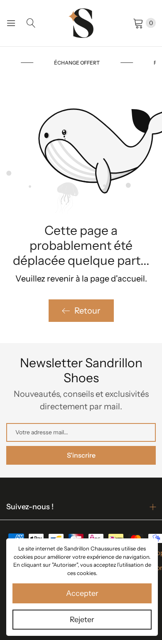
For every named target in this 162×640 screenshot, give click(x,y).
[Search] (31, 22)
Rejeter (82, 619)
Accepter (82, 593)
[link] (98, 63)
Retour (87, 311)
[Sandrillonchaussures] (81, 23)
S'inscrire (81, 455)
